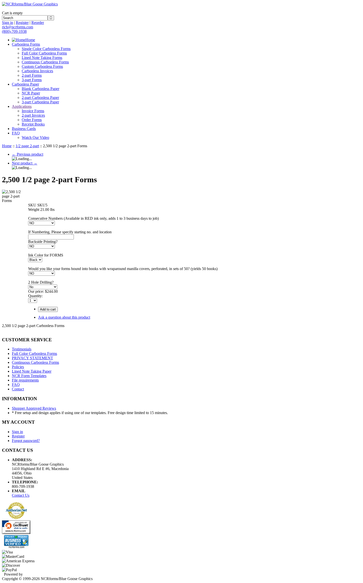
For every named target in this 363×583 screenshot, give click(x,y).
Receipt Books (33, 124)
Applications (22, 106)
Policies (18, 367)
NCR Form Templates (29, 376)
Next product (24, 163)
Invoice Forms (33, 111)
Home (30, 40)
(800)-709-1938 (14, 31)
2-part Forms (32, 75)
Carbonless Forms (26, 44)
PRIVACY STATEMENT (32, 358)
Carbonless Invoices (37, 71)
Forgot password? (26, 440)
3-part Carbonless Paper (40, 102)
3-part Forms (32, 80)
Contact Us (20, 495)
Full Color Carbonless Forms (44, 53)
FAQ (16, 133)
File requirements (25, 380)
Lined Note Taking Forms (42, 57)
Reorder (37, 22)
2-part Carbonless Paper (40, 97)
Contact (18, 389)
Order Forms (32, 120)
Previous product (27, 154)
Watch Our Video (35, 137)
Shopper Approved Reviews (34, 408)
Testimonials (21, 349)
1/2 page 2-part (27, 146)
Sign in (7, 22)
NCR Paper (31, 93)
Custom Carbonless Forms (42, 66)
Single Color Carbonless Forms (46, 49)
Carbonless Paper (25, 84)
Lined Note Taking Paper (31, 371)
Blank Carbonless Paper (40, 89)
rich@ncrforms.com (17, 27)
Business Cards (24, 129)
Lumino (30, 574)
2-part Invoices (33, 115)
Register (22, 22)
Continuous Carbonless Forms (45, 62)
